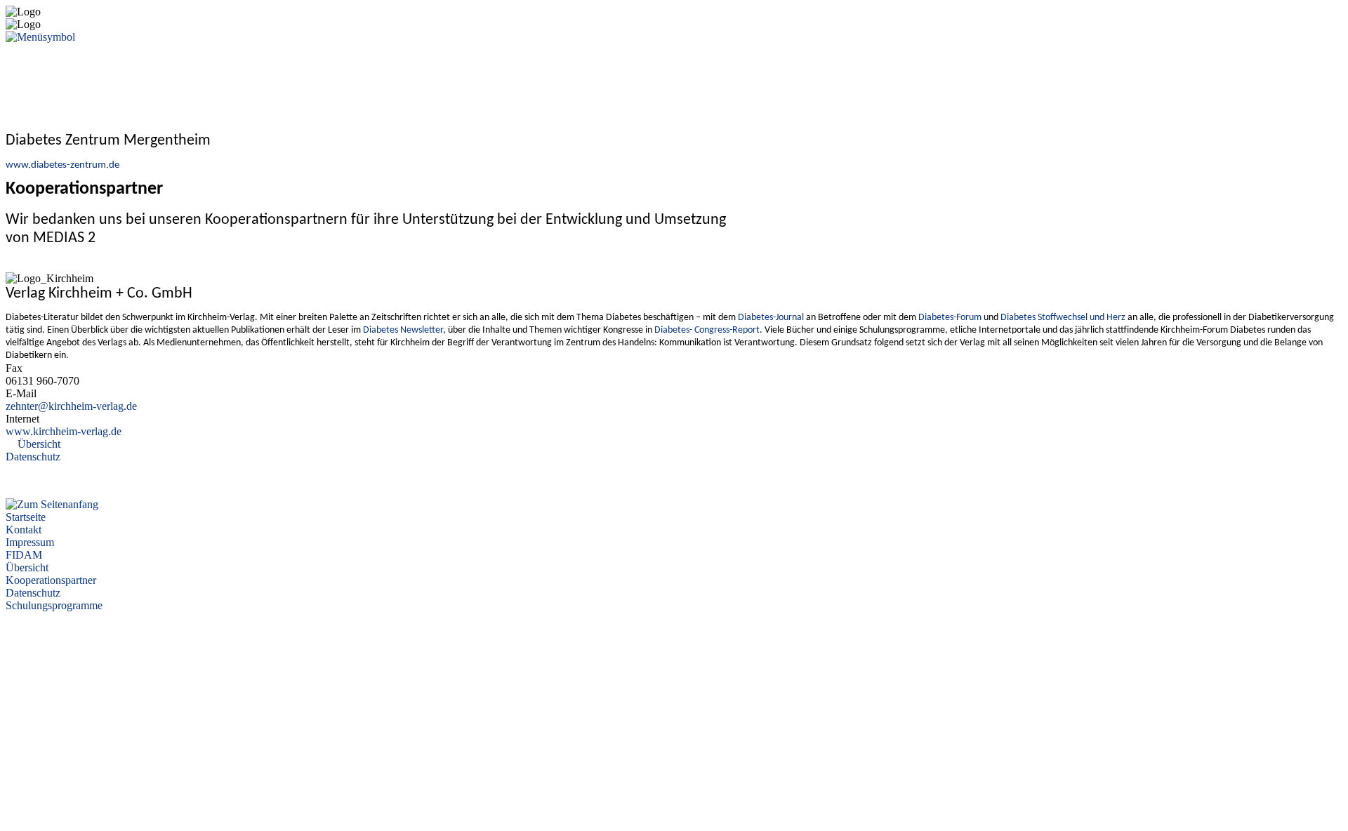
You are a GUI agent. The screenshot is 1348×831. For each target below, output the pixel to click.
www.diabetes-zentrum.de (62, 165)
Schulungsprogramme (54, 605)
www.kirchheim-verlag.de (63, 431)
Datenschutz (33, 457)
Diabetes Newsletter (403, 330)
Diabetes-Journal (771, 317)
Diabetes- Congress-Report (707, 330)
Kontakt (23, 530)
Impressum (30, 542)
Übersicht (39, 444)
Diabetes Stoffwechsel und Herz (1062, 317)
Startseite (26, 517)
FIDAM (24, 555)
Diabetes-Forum (950, 317)
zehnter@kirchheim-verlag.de (71, 406)
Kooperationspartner (51, 580)
